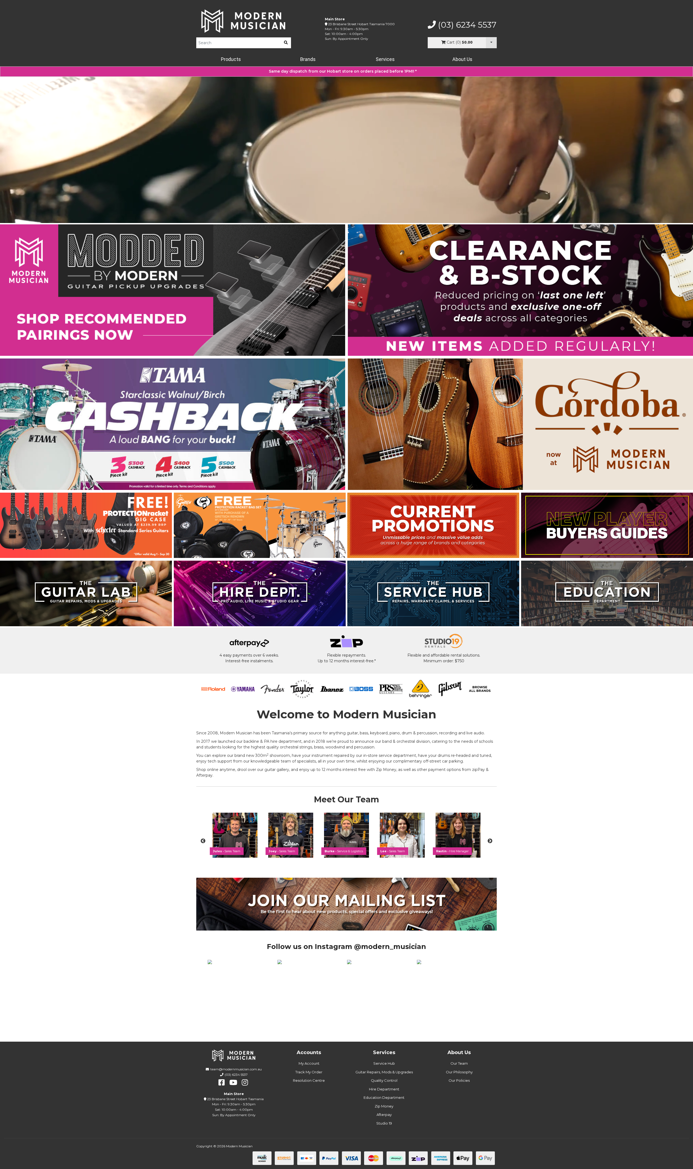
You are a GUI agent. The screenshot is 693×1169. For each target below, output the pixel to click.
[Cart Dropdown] (491, 42)
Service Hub (384, 1063)
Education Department (384, 1097)
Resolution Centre (309, 1080)
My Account (309, 1063)
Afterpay (384, 1114)
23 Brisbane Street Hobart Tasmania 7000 (361, 24)
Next (490, 841)
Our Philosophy (459, 1072)
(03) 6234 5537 (466, 25)
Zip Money (384, 1106)
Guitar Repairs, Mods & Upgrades (384, 1072)
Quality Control (384, 1080)
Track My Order (308, 1072)
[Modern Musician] (243, 21)
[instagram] (245, 1082)
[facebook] (221, 1082)
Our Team (459, 1063)
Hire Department (384, 1089)
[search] (286, 42)
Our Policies (459, 1080)
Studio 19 (384, 1123)
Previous (203, 841)
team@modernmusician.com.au (236, 1069)
